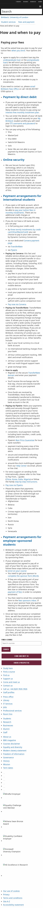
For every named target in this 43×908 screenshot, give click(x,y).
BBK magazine (9, 740)
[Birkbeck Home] (21, 6)
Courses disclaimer (11, 743)
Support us (8, 678)
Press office (8, 697)
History (6, 761)
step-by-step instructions (26, 481)
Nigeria (27, 479)
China (8, 479)
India (20, 479)
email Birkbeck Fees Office (18, 87)
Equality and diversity (12, 747)
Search (6, 649)
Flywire (14, 250)
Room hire (7, 714)
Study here (8, 668)
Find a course (7, 640)
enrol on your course (17, 571)
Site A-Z (6, 901)
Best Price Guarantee (25, 440)
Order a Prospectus (21, 663)
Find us (6, 675)
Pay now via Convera (17, 304)
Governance (8, 757)
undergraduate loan (12, 60)
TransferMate (17, 246)
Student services (8, 22)
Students (18, 1)
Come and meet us (21, 656)
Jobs (5, 707)
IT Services (8, 703)
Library (6, 700)
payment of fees (15, 592)
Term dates (8, 768)
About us (7, 736)
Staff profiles (8, 692)
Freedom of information (13, 754)
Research (25, 1)
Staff (5, 732)
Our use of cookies (11, 891)
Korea (14, 479)
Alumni (40, 1)
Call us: (15, 689)
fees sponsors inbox (27, 600)
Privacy (6, 894)
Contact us (8, 685)
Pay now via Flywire (14, 485)
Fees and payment (26, 22)
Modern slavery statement (14, 750)
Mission (6, 764)
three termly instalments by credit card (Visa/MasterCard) (24, 230)
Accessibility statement (13, 904)
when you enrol (18, 50)
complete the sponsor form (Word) (23, 576)
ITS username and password (22, 123)
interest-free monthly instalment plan (22, 112)
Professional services (12, 710)
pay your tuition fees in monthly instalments (20, 211)
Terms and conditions (12, 898)
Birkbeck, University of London (14, 17)
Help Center (21, 465)
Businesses (33, 1)
